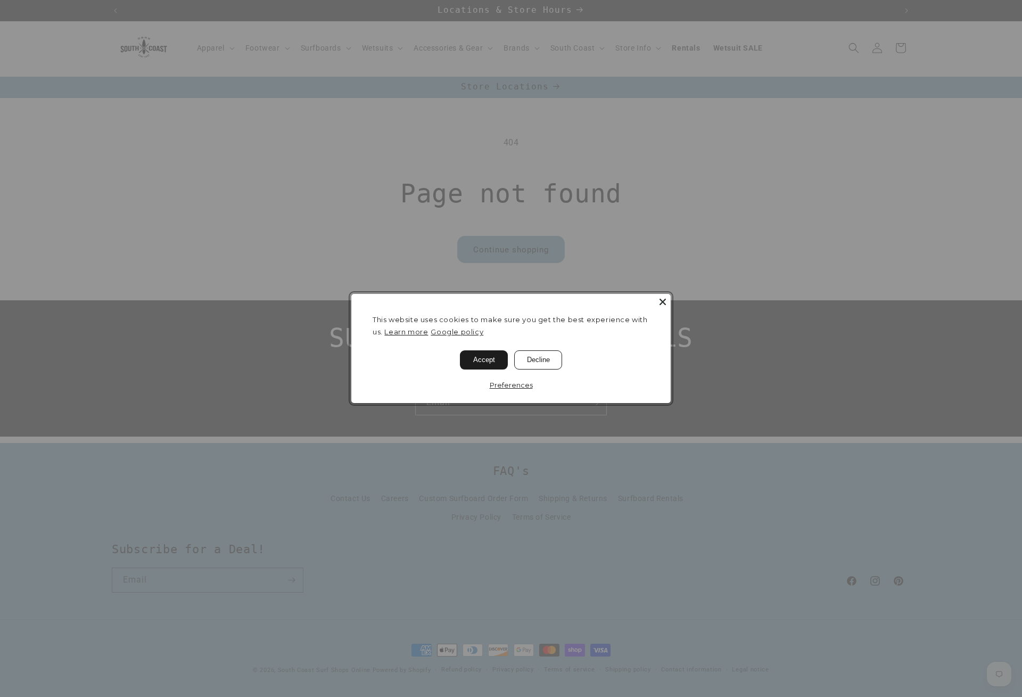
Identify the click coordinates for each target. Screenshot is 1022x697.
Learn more (406, 331)
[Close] (662, 302)
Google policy (457, 331)
